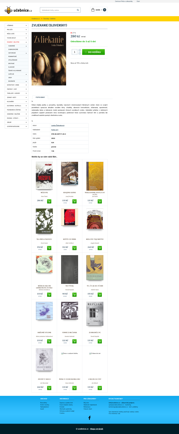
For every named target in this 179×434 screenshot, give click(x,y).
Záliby (9, 122)
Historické (12, 53)
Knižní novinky (44, 405)
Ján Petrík (95, 196)
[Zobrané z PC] (94, 316)
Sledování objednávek (90, 405)
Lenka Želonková (57, 125)
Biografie (11, 81)
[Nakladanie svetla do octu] (94, 176)
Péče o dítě (10, 34)
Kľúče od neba (69, 239)
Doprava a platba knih (66, 403)
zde (119, 413)
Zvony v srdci (44, 379)
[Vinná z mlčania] (69, 316)
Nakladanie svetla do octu (95, 194)
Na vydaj (70, 286)
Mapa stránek (96, 429)
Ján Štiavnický (44, 383)
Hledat (78, 9)
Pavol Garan (44, 243)
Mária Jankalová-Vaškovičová (44, 336)
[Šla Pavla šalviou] (44, 222)
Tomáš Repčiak (69, 290)
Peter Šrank (44, 196)
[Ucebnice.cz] (18, 10)
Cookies (62, 413)
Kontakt (62, 407)
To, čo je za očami (95, 286)
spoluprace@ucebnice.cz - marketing (120, 405)
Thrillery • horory (13, 93)
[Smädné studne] (44, 316)
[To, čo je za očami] (94, 269)
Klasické (11, 67)
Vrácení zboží (88, 409)
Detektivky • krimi (13, 85)
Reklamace (87, 407)
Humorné (11, 46)
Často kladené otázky (66, 405)
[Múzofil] (44, 176)
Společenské (12, 60)
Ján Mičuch (95, 383)
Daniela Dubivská (69, 336)
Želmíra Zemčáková (44, 290)
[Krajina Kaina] (69, 176)
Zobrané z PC (95, 333)
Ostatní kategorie (13, 126)
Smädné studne (44, 333)
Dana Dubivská (69, 383)
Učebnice (10, 25)
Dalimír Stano (95, 290)
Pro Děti (10, 29)
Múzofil (44, 193)
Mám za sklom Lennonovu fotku (44, 287)
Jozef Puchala (69, 196)
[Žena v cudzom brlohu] (69, 362)
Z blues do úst (94, 379)
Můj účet (86, 403)
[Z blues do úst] (94, 362)
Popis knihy (40, 97)
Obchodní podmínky (66, 409)
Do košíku (49, 201)
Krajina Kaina (69, 193)
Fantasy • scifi (12, 89)
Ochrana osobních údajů (67, 411)
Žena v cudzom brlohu (69, 379)
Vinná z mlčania (69, 333)
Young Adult (11, 38)
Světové (11, 74)
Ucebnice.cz (36, 19)
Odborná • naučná (13, 114)
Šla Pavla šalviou (44, 239)
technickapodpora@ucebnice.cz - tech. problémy (123, 407)
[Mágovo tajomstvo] (94, 222)
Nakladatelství (44, 407)
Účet (138, 1)
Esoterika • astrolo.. (14, 105)
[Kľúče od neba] (69, 222)
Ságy (10, 77)
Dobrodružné (13, 49)
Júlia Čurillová (70, 243)
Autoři (42, 409)
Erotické (11, 63)
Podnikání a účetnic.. (14, 110)
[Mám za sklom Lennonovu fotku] (44, 269)
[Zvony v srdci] (44, 362)
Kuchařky (10, 101)
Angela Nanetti (95, 243)
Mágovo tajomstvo (95, 239)
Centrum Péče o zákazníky (124, 1)
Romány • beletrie (13, 42)
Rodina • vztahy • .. (13, 118)
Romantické (12, 56)
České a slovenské (14, 70)
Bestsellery (43, 403)
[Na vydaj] (69, 269)
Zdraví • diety (11, 97)
